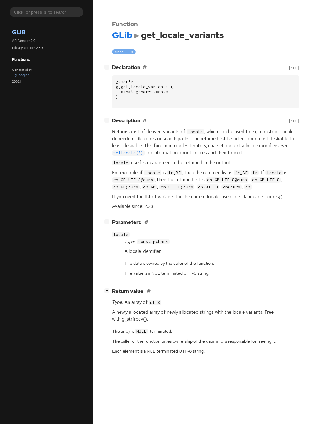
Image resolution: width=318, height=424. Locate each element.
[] (108, 66)
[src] (294, 67)
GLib (18, 32)
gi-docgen (22, 75)
